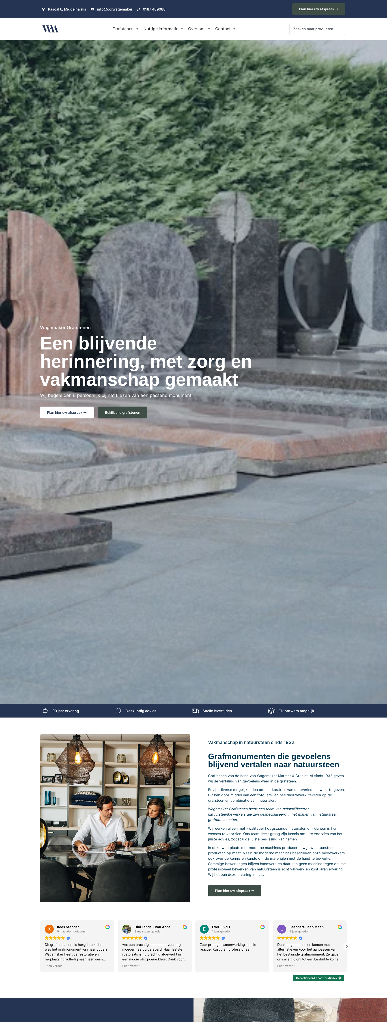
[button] (40, 946)
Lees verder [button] (53, 966)
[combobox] (317, 29)
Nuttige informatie (161, 28)
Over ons (196, 28)
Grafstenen (123, 28)
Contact (223, 28)
